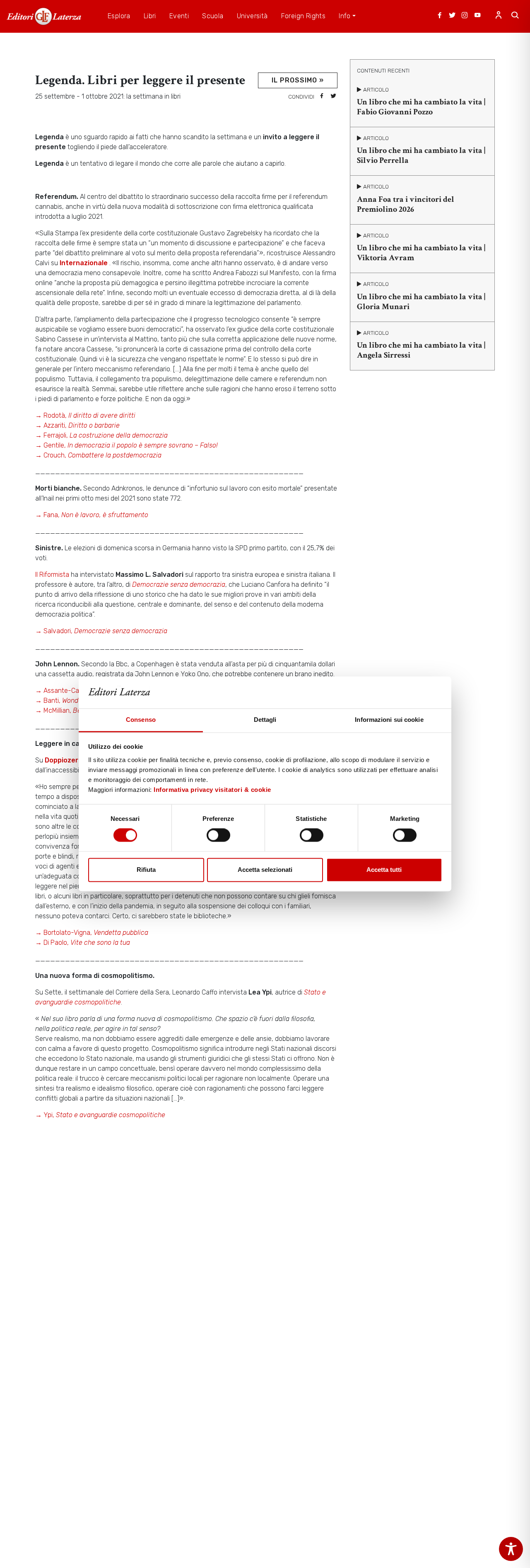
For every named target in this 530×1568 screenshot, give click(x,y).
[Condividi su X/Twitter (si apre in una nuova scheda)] (333, 97)
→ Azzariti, (77, 425)
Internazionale (84, 263)
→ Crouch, (98, 455)
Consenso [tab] (141, 719)
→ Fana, (91, 515)
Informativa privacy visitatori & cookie (212, 789)
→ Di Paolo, (82, 942)
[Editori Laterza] (44, 16)
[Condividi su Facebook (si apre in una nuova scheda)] (322, 97)
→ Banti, (66, 700)
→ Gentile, (126, 445)
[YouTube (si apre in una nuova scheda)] (477, 16)
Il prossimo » (298, 80)
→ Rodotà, (85, 415)
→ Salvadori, (101, 631)
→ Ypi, (100, 1115)
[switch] (218, 835)
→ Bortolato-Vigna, (91, 932)
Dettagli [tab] (265, 719)
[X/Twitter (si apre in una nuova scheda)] (452, 16)
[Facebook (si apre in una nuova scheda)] (440, 16)
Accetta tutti (384, 869)
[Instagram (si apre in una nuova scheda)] (464, 16)
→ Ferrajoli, (101, 435)
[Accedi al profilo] (498, 16)
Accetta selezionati (265, 869)
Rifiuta (146, 869)
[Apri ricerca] (515, 16)
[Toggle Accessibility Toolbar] (511, 1549)
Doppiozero (63, 760)
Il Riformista (53, 574)
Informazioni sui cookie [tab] (389, 719)
